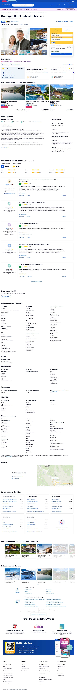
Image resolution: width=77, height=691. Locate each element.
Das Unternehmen (61, 664)
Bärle (4, 519)
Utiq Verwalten (42, 673)
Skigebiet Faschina (31, 503)
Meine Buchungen (7, 664)
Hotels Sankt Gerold (50, 593)
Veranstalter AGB (43, 664)
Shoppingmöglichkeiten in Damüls (34, 531)
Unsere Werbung (60, 666)
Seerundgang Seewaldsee (32, 508)
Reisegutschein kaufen (8, 675)
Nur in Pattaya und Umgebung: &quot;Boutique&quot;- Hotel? (56, 606)
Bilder (20, 24)
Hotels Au (26, 591)
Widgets (23, 666)
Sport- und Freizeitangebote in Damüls (35, 511)
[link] (52, 5)
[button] (15, 39)
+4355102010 (16, 478)
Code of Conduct (24, 670)
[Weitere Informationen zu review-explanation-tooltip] (18, 21)
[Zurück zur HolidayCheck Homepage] (6, 5)
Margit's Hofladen (31, 522)
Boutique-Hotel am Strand (29, 604)
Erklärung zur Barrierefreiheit (45, 679)
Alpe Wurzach (30, 506)
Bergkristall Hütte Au (56, 508)
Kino (4, 522)
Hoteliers (23, 664)
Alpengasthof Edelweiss (57, 506)
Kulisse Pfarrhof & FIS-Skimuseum (10, 499)
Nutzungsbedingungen (44, 666)
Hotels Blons (48, 591)
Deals (3, 1)
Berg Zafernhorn (6, 508)
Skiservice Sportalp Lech (32, 529)
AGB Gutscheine (42, 677)
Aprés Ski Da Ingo (55, 499)
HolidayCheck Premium (8, 677)
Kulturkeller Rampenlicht (8, 524)
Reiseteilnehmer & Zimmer (56, 37)
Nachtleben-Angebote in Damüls (10, 531)
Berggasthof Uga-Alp (56, 503)
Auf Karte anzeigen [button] (21, 18)
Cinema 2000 (5, 529)
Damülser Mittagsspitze (8, 506)
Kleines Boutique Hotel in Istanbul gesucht (54, 602)
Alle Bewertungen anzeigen (36, 281)
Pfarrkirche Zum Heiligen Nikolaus (10, 501)
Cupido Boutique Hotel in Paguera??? (53, 599)
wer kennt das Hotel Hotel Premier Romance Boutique (34, 599)
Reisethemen (60, 673)
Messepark (29, 526)
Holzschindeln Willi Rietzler (33, 519)
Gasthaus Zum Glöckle (56, 501)
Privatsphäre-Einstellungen (45, 670)
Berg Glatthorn (6, 503)
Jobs (58, 670)
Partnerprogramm (25, 668)
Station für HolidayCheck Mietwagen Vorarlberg (60, 390)
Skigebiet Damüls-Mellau (32, 501)
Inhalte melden (6, 683)
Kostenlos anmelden (69, 9)
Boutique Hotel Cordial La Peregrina (53, 604)
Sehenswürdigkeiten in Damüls (9, 511)
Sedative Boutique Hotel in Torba (31, 606)
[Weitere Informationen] (17, 109)
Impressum (41, 683)
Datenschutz (42, 668)
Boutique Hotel (27, 601)
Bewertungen (14, 24)
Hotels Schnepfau (28, 593)
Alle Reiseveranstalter (7, 681)
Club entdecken (60, 9)
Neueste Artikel (60, 675)
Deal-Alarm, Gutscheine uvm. (9, 670)
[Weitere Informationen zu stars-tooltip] (43, 16)
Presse (58, 668)
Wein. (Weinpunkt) (31, 524)
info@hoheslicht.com (18, 476)
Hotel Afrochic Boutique (29, 602)
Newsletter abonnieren (8, 673)
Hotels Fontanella (27, 589)
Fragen (26, 24)
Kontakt (62, 1)
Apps (4, 679)
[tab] (56, 30)
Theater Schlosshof (7, 526)
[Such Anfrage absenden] (32, 5)
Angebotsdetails (9, 456)
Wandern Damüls (31, 499)
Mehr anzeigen (4, 147)
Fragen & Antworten (7, 668)
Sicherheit (41, 681)
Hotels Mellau (48, 589)
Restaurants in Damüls (56, 511)
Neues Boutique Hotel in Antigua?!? (53, 601)
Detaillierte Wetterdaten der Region (38, 614)
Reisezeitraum (54, 33)
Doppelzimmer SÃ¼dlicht (10, 193)
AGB (40, 675)
